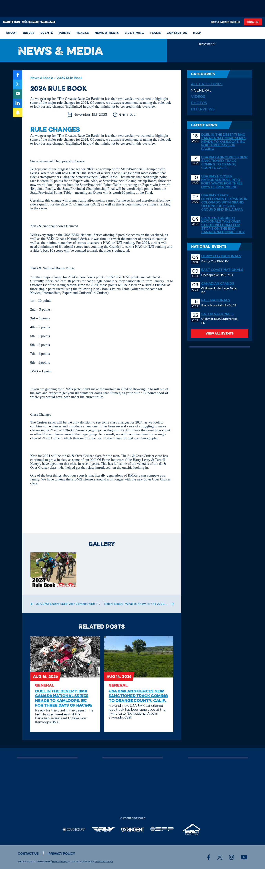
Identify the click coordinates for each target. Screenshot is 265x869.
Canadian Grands (217, 283)
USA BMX (45, 861)
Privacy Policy (61, 853)
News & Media (107, 33)
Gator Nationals (217, 314)
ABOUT (11, 33)
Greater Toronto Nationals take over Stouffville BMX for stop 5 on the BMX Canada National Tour (223, 225)
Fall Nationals (215, 300)
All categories (206, 84)
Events (46, 33)
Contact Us (177, 33)
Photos (199, 103)
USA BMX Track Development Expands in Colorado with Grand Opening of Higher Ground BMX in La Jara (224, 202)
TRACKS (82, 33)
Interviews (203, 109)
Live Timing (134, 33)
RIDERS (29, 33)
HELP (197, 33)
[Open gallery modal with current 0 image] (53, 569)
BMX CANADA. (60, 861)
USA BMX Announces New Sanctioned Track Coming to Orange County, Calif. (224, 163)
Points (64, 33)
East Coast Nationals (222, 270)
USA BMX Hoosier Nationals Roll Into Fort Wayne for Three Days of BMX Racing (222, 182)
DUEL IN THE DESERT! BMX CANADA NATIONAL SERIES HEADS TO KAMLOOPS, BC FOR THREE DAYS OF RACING (223, 142)
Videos (198, 96)
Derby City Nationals (221, 256)
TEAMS (155, 33)
